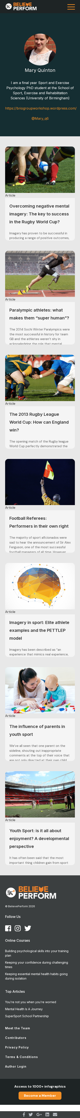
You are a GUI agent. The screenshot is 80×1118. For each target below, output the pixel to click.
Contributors (15, 1038)
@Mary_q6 (40, 118)
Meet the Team (17, 1028)
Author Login (15, 1066)
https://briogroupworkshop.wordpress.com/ (40, 108)
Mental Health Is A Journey (24, 1009)
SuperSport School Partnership (27, 1016)
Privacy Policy (17, 1047)
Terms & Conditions (21, 1057)
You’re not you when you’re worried (30, 1002)
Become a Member (40, 1095)
